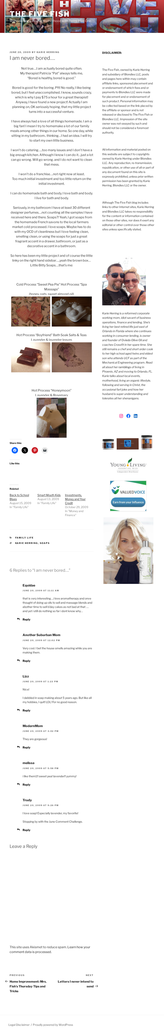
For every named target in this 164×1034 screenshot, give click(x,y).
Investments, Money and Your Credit (75, 499)
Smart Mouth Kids (49, 495)
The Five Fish (40, 14)
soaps (45, 543)
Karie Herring (48, 52)
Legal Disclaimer (19, 1024)
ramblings (124, 367)
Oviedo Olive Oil (131, 340)
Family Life (24, 537)
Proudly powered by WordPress (53, 1024)
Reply (26, 619)
